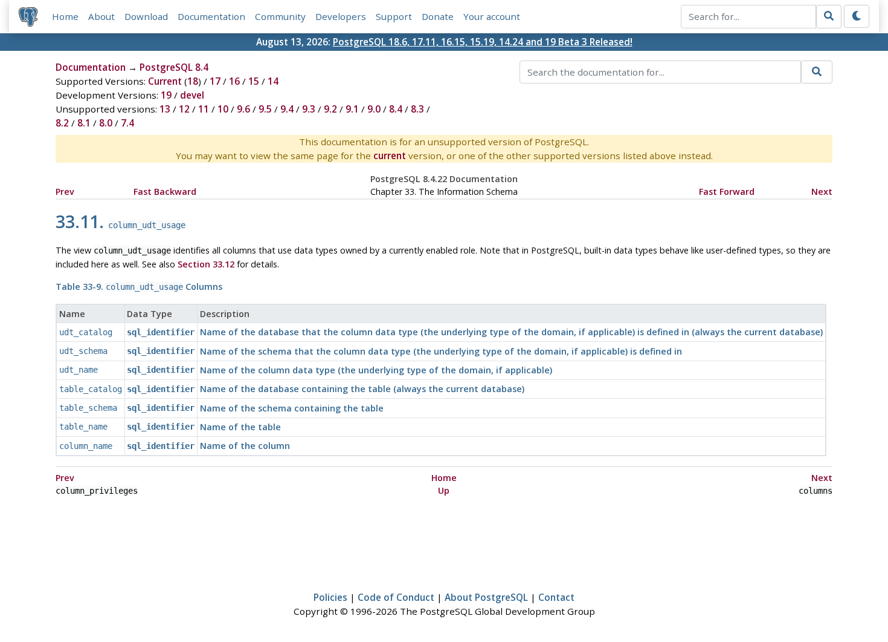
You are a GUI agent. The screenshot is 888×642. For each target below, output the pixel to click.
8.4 (395, 109)
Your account (491, 16)
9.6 (243, 109)
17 (215, 81)
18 (192, 81)
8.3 (417, 109)
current (389, 155)
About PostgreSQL (486, 597)
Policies (330, 597)
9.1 (352, 109)
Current (165, 81)
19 (166, 95)
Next (821, 191)
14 (273, 81)
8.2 (62, 123)
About (101, 16)
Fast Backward (165, 191)
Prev (65, 191)
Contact (556, 597)
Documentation (211, 16)
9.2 (330, 109)
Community (280, 16)
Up (443, 490)
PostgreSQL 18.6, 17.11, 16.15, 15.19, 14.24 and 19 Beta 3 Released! (482, 42)
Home (65, 16)
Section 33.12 (206, 264)
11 (203, 109)
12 (184, 109)
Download (146, 16)
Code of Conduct (396, 597)
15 (253, 81)
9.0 (374, 109)
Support (394, 16)
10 (222, 109)
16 (234, 81)
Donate (438, 16)
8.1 (84, 123)
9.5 (265, 109)
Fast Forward (726, 191)
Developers (340, 16)
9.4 (287, 109)
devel (192, 95)
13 (164, 109)
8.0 (105, 123)
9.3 (308, 109)
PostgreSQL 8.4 (174, 67)
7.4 (127, 123)
